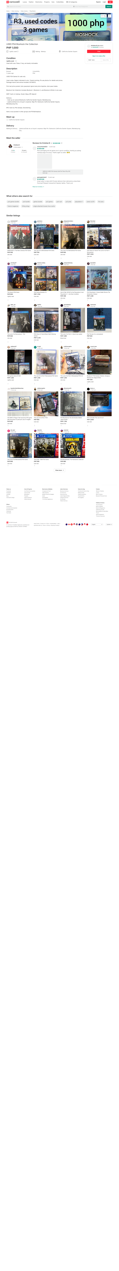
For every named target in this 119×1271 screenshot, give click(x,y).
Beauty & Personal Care (101, 496)
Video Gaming (45, 492)
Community (9, 506)
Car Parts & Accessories (29, 491)
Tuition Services (63, 500)
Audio (43, 496)
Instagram (8, 492)
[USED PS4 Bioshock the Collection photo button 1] (59, 27)
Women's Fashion (100, 491)
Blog (7, 496)
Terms (44, 525)
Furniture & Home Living (83, 491)
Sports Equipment (100, 514)
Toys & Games (99, 504)
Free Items (8, 512)
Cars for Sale (27, 492)
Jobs (58, 523)
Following (8, 511)
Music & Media (99, 506)
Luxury (97, 492)
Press (47, 523)
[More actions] (109, 16)
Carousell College (10, 497)
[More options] (8, 258)
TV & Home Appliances (47, 499)
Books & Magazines (100, 508)
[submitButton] (108, 6)
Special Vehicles (28, 497)
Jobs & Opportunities (65, 496)
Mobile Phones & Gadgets (48, 494)
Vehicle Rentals (27, 499)
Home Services (63, 494)
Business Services (64, 491)
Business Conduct (55, 525)
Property (26, 496)
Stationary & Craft (100, 509)
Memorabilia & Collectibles (102, 511)
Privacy (48, 525)
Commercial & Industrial (11, 508)
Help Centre (36, 523)
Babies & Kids (81, 492)
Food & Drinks (81, 496)
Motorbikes (26, 494)
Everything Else (9, 509)
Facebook (8, 491)
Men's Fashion (99, 494)
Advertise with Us (38, 525)
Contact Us (42, 523)
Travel (97, 512)
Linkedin (8, 494)
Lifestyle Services (64, 497)
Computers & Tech (46, 491)
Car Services (63, 492)
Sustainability (53, 523)
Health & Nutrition (82, 494)
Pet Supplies (81, 497)
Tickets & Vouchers (100, 516)
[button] (21, 147)
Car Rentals (62, 499)
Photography (45, 497)
